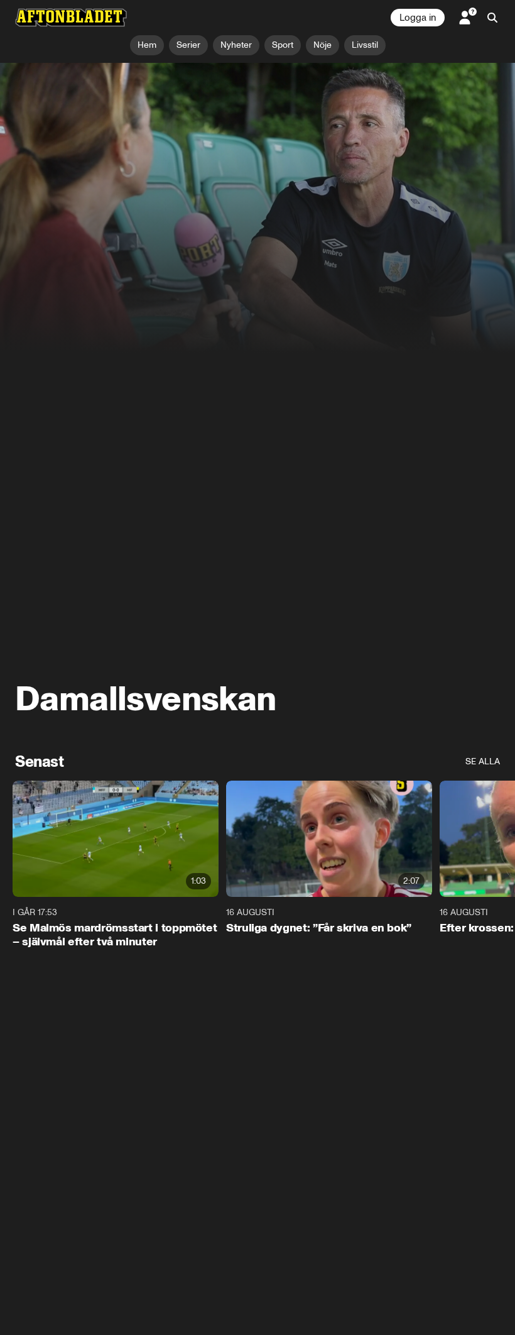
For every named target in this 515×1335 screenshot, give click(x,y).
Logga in (417, 17)
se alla (482, 761)
